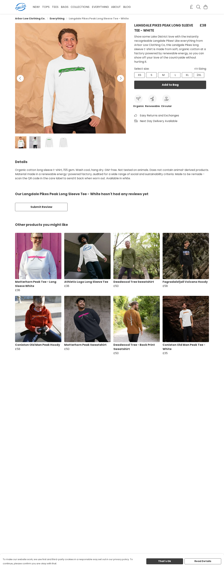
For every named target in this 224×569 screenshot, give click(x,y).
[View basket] (205, 6)
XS (139, 75)
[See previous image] (20, 78)
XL (187, 75)
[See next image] (120, 78)
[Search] (198, 6)
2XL (199, 75)
